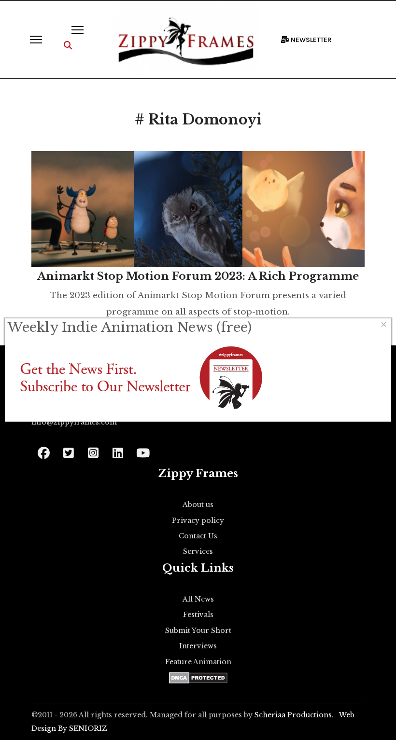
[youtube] (142, 449)
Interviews (198, 646)
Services (198, 551)
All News (198, 599)
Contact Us (198, 536)
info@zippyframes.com (74, 422)
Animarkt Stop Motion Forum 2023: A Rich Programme (198, 276)
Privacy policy (198, 520)
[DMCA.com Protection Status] (198, 678)
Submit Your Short (198, 630)
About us (198, 504)
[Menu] (36, 39)
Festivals (198, 614)
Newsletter (310, 40)
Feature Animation (198, 662)
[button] (68, 46)
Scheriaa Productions (293, 715)
